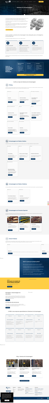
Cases (27, 1)
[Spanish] (48, 204)
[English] (48, 202)
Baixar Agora (9, 286)
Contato (34, 1)
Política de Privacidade (18, 398)
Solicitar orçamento (9, 29)
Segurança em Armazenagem (21, 389)
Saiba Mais (7, 307)
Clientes (25, 1)
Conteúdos (30, 1)
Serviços (22, 1)
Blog (13, 392)
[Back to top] (48, 398)
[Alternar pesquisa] (38, 1)
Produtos (18, 1)
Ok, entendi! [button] (7, 400)
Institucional (14, 1)
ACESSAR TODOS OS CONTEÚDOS (24, 380)
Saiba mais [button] (5, 398)
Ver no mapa (36, 391)
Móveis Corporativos (20, 390)
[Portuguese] (48, 203)
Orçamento (41, 1)
